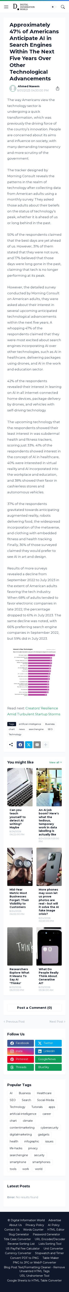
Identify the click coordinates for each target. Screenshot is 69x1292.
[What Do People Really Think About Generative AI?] (49, 946)
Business (50, 724)
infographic (31, 1141)
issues (49, 1141)
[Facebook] (20, 744)
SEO (50, 729)
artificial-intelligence (30, 724)
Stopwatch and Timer (49, 1253)
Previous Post (15, 1021)
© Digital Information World (26, 1220)
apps (52, 1107)
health (14, 1141)
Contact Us (11, 1229)
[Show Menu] (6, 7)
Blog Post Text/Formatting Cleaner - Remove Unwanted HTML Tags (34, 1269)
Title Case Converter (17, 1239)
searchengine (36, 729)
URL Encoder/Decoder (50, 1239)
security (39, 1155)
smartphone (18, 1162)
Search (26, 1100)
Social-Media (45, 1100)
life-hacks (16, 1148)
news (22, 729)
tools (13, 1169)
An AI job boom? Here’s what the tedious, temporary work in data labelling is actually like (49, 822)
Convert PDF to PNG (24, 1258)
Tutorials (37, 1107)
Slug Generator (19, 1234)
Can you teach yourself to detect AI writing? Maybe (18, 818)
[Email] (37, 744)
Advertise (54, 1220)
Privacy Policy (34, 1225)
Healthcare (44, 1093)
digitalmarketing (21, 1134)
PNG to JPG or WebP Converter (34, 1262)
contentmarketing (22, 1127)
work (25, 1169)
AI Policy (54, 1225)
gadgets (43, 1134)
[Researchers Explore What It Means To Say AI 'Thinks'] (20, 946)
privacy (33, 1148)
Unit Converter (53, 1248)
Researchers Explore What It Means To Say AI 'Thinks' (19, 976)
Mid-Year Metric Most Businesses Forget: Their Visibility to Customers (19, 898)
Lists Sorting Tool (50, 1244)
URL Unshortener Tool (34, 1275)
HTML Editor (55, 1229)
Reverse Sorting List (21, 1244)
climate (28, 1120)
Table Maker (51, 1258)
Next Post (56, 1021)
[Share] (56, 88)
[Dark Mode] (54, 7)
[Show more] (45, 744)
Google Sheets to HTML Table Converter (34, 1280)
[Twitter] (28, 744)
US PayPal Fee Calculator (23, 1248)
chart (12, 729)
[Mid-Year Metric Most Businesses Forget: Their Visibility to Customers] (20, 867)
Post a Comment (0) (34, 1008)
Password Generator (46, 1234)
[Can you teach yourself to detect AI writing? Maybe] (20, 787)
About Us (15, 1225)
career (47, 1114)
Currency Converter (18, 1253)
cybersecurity (49, 1127)
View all (54, 762)
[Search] (63, 7)
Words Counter (33, 1229)
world (38, 1169)
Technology (15, 734)
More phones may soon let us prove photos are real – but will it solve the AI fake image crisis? (49, 902)
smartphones (41, 1162)
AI (11, 1093)
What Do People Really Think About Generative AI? (48, 976)
